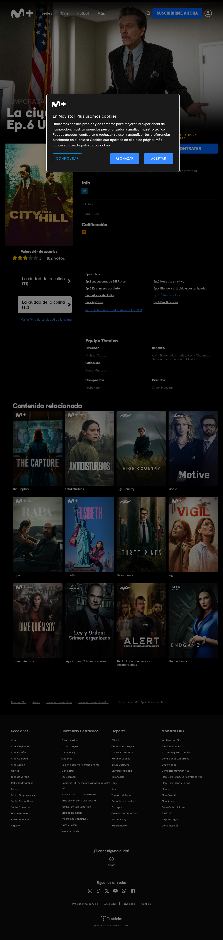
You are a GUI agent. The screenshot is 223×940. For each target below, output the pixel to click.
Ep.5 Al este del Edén (99, 295)
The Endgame (178, 661)
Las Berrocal (68, 776)
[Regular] (25, 257)
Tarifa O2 (167, 813)
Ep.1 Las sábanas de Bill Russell (106, 281)
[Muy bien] (35, 257)
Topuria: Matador (122, 795)
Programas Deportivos (74, 818)
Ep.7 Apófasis (94, 302)
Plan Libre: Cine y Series (176, 782)
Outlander (67, 758)
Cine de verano (20, 776)
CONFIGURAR (67, 158)
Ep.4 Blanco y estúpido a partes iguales (180, 288)
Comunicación (170, 825)
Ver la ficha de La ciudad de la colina (46, 319)
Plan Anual (168, 801)
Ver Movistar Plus (171, 740)
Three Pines (125, 575)
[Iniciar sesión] (208, 13)
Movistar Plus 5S (70, 831)
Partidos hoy (119, 819)
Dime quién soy (23, 661)
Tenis (114, 782)
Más (101, 13)
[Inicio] (22, 13)
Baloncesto (118, 776)
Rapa (16, 575)
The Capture (21, 489)
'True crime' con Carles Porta (78, 800)
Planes (165, 789)
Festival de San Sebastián (76, 806)
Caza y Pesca (69, 824)
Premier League (121, 758)
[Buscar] (148, 13)
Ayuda (111, 864)
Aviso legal (110, 903)
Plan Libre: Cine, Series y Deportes (182, 776)
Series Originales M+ (23, 795)
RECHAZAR (125, 158)
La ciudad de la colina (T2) (43, 304)
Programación (120, 825)
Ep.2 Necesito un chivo (169, 281)
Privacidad (129, 903)
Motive (173, 489)
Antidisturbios (74, 489)
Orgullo (15, 825)
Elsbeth (70, 575)
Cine (65, 13)
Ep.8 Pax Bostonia (166, 302)
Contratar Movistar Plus (175, 770)
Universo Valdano (122, 770)
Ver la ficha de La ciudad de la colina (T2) (113, 310)
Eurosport (117, 807)
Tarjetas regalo (170, 819)
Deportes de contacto (124, 801)
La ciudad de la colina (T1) (43, 281)
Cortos (15, 770)
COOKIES (146, 903)
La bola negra (69, 746)
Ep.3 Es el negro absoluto (102, 288)
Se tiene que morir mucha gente (80, 764)
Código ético (169, 764)
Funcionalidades (171, 746)
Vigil (171, 575)
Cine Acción (18, 764)
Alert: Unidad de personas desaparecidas (134, 662)
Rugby (115, 789)
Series (47, 13)
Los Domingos (69, 752)
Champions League (123, 746)
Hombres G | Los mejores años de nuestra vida (85, 785)
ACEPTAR (158, 158)
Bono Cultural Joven (174, 807)
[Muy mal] (14, 257)
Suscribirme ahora (177, 13)
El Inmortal (67, 770)
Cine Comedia (19, 758)
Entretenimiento (20, 819)
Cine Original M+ (21, 746)
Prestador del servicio (85, 903)
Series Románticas (22, 801)
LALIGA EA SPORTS (122, 752)
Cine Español (19, 752)
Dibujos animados (71, 812)
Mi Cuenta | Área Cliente (176, 752)
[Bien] (30, 257)
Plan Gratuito (169, 795)
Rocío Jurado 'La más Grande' (79, 794)
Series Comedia (20, 807)
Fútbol (83, 13)
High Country (125, 489)
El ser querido (69, 740)
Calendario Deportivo (124, 813)
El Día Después (120, 764)
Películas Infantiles (22, 782)
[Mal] (20, 257)
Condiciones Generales (175, 758)
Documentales (19, 813)
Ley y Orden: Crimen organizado (87, 661)
